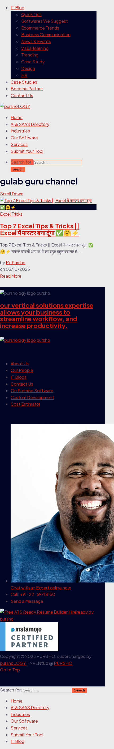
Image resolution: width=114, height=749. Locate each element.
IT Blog (17, 7)
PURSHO (63, 663)
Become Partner (27, 88)
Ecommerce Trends (40, 28)
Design (28, 68)
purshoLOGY (13, 663)
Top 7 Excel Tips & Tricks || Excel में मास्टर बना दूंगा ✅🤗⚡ (39, 229)
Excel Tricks (11, 214)
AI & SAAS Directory (30, 124)
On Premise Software (32, 390)
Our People (22, 370)
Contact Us (22, 95)
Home (17, 117)
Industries (20, 131)
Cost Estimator (25, 404)
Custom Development (32, 397)
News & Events (36, 41)
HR (24, 75)
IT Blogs (19, 377)
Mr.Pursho (15, 262)
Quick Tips (31, 14)
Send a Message (27, 601)
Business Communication (46, 34)
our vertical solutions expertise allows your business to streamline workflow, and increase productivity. (46, 315)
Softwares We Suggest (44, 21)
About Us (20, 363)
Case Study (33, 61)
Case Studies (24, 82)
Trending (29, 55)
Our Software (24, 137)
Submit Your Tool (27, 151)
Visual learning (35, 48)
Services (19, 144)
